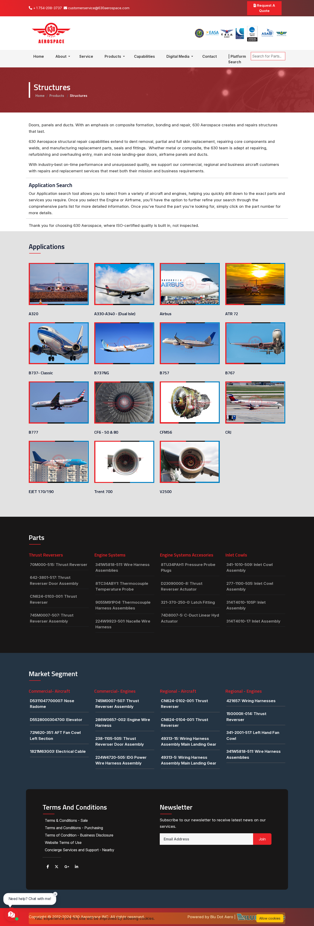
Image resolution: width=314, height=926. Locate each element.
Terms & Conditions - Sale (66, 820)
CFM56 (166, 432)
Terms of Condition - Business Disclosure (79, 835)
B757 (164, 373)
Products (113, 56)
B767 (230, 373)
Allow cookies (269, 918)
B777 (33, 432)
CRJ (228, 432)
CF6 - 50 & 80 (106, 432)
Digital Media (178, 56)
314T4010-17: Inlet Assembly (253, 621)
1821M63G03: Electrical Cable (58, 751)
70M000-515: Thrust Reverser (58, 564)
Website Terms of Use (63, 842)
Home (38, 56)
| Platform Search (237, 59)
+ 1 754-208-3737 (47, 8)
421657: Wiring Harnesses (251, 700)
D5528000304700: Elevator (56, 719)
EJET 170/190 (41, 491)
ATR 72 (231, 314)
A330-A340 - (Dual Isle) (114, 314)
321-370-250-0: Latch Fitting (188, 602)
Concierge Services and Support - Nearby (79, 850)
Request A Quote (265, 8)
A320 (33, 314)
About (61, 56)
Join (262, 839)
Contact (209, 56)
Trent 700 (103, 491)
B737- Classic (41, 373)
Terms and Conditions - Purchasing (74, 827)
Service (86, 56)
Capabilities (144, 56)
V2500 (165, 491)
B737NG (101, 373)
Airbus (165, 314)
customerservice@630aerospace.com (98, 8)
